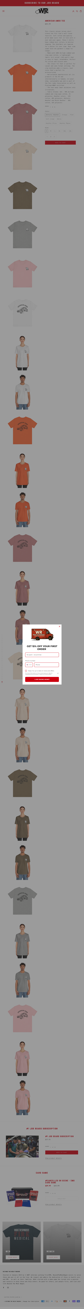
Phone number (30, 661)
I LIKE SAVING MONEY (42, 679)
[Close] (60, 626)
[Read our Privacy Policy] (58, 673)
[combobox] (29, 665)
